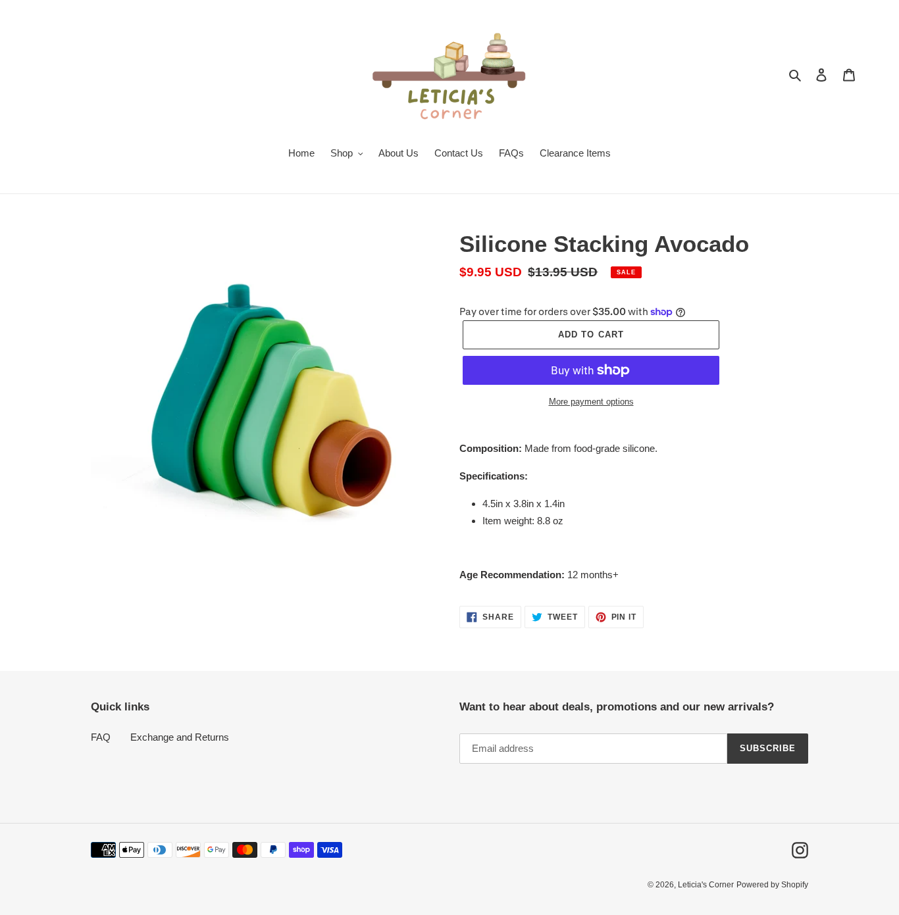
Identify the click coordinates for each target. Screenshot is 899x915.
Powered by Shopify (772, 884)
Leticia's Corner (706, 884)
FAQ (101, 737)
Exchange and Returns (179, 737)
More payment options (591, 402)
